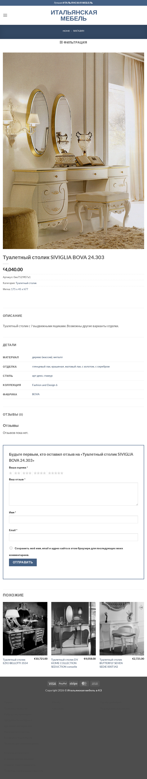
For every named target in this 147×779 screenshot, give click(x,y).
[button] (5, 15)
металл (58, 357)
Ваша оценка (18, 467)
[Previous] (3, 639)
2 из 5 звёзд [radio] (16, 473)
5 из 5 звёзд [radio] (55, 473)
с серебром (102, 366)
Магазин (78, 30)
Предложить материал (18, 720)
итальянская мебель (78, 2)
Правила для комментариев (21, 743)
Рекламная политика (17, 731)
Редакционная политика (115, 708)
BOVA (36, 394)
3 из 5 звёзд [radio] (26, 473)
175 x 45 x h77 (19, 289)
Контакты (58, 708)
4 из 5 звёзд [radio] (39, 473)
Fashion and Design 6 (44, 385)
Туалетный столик (26, 283)
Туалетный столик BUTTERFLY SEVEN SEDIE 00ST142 (111, 663)
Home (66, 30)
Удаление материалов (18, 726)
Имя (12, 512)
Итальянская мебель (73, 15)
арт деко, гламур (42, 375)
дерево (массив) (42, 357)
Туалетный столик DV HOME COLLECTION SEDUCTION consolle (64, 663)
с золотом (88, 366)
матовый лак (73, 366)
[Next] (144, 639)
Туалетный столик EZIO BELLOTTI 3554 (15, 661)
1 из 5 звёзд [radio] (10, 473)
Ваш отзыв (17, 479)
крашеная (57, 366)
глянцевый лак (41, 366)
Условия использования (19, 759)
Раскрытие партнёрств (18, 737)
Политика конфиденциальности (23, 770)
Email (13, 530)
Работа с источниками (17, 714)
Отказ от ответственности (19, 764)
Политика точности (15, 708)
